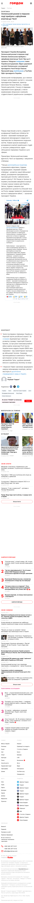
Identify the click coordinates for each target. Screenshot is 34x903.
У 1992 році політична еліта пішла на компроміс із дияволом (16, 475)
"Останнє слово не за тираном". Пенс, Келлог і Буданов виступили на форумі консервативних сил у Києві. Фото (17, 587)
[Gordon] (16, 3)
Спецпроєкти (20, 774)
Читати (28, 401)
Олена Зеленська (6, 396)
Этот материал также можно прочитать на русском (16, 24)
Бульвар (5, 434)
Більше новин (17, 684)
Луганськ (3, 801)
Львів (2, 784)
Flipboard (22, 808)
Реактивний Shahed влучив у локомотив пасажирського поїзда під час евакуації (18, 579)
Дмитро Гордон (24, 782)
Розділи (19, 740)
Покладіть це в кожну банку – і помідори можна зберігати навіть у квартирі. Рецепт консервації (18, 703)
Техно (3, 760)
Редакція (3, 829)
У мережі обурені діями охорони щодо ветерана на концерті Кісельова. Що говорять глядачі (17, 729)
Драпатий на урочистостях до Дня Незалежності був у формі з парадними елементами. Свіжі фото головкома (10, 450)
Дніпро (3, 795)
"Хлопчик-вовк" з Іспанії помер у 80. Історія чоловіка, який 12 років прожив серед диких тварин (19, 563)
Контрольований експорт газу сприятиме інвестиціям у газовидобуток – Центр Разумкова (16, 665)
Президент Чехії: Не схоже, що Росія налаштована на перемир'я (7, 426)
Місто (2, 778)
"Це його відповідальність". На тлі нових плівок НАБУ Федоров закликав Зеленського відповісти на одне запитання (19, 571)
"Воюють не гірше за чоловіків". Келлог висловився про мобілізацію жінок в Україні (15, 630)
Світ (2, 752)
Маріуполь (4, 798)
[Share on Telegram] (18, 386)
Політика (9, 8)
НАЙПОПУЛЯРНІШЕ (8, 557)
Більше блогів (17, 501)
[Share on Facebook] (11, 386)
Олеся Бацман (24, 802)
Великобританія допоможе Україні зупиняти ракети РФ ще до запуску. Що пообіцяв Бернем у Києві (17, 652)
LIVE (18, 757)
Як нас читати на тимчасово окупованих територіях (7, 839)
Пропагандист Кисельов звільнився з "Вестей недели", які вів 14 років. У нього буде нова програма (15, 645)
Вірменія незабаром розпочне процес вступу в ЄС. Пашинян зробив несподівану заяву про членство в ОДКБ (16, 616)
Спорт (3, 754)
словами (6, 339)
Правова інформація (7, 834)
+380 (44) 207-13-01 (10, 846)
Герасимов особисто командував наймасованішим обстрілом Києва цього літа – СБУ (16, 671)
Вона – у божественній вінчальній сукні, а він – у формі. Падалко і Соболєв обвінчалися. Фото (19, 694)
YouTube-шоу (21, 771)
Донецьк (3, 790)
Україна (4, 390)
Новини (3, 740)
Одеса (3, 787)
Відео (18, 766)
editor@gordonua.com (10, 851)
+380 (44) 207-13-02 (10, 848)
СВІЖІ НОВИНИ (7, 610)
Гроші (2, 749)
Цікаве (3, 771)
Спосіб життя (5, 763)
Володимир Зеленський (8, 393)
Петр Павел (19, 393)
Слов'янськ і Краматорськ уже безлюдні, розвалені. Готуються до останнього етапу (15, 468)
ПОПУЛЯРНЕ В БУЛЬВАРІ (10, 688)
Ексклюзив (20, 760)
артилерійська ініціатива (17, 165)
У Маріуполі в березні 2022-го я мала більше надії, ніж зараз (15, 482)
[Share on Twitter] (14, 386)
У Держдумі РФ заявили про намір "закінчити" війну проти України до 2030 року (16, 659)
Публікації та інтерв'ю (23, 746)
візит (30, 390)
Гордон (3, 8)
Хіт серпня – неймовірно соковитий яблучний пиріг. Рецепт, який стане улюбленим (16, 711)
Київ (2, 782)
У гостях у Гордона (22, 749)
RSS (21, 811)
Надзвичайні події (6, 766)
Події (11, 430)
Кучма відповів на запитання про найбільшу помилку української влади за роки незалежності (16, 624)
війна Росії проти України (20, 390)
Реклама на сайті (6, 832)
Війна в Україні (5, 743)
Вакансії (3, 826)
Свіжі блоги (6, 464)
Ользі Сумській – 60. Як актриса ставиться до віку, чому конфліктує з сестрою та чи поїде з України (18, 720)
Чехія (9, 390)
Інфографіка (4, 768)
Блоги (18, 752)
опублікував (18, 71)
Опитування (20, 768)
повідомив (20, 61)
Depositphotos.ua (23, 869)
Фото (18, 763)
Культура (3, 757)
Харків (3, 793)
